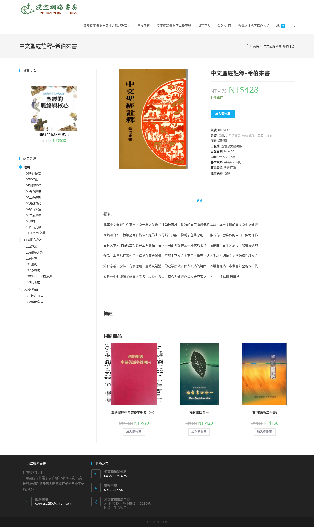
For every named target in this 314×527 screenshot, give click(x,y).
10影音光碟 (33, 227)
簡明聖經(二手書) (264, 412)
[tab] (199, 201)
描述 (199, 201)
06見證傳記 (33, 203)
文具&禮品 (31, 289)
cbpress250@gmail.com (53, 503)
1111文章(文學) (36, 233)
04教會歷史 (33, 191)
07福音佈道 (33, 209)
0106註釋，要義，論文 (257, 135)
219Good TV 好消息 (39, 276)
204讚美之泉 (34, 252)
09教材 (30, 221)
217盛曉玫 (33, 270)
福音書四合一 (199, 412)
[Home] (247, 46)
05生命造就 (33, 197)
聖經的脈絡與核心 (54, 134)
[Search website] (293, 25)
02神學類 (32, 179)
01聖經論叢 (233, 135)
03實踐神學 (33, 185)
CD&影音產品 (33, 240)
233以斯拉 (33, 282)
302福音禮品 (34, 302)
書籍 (221, 135)
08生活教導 (33, 215)
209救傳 (31, 258)
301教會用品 (34, 296)
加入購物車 (222, 114)
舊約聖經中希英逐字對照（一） (133, 412)
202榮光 (31, 246)
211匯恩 (31, 264)
